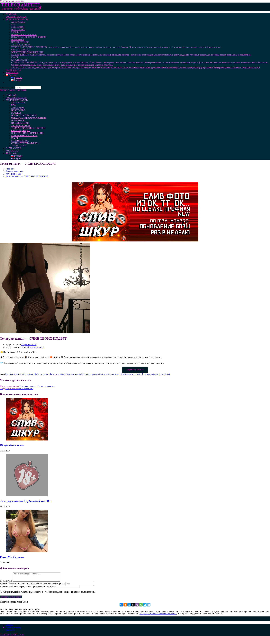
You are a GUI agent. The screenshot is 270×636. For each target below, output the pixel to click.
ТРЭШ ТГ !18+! (18, 145)
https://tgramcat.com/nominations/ (158, 614)
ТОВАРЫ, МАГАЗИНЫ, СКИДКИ (28, 128)
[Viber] (137, 604)
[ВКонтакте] (121, 604)
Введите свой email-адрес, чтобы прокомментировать (25, 586)
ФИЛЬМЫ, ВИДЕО (20, 130)
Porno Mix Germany (12, 557)
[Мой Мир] (129, 604)
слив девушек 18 (114, 374)
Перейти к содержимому (12, 1)
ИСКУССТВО (18, 110)
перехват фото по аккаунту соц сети (58, 374)
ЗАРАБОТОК (17, 108)
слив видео (99, 374)
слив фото (128, 374)
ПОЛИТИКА (17, 120)
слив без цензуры (84, 374)
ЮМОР (14, 138)
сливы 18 (138, 374)
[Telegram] (148, 604)
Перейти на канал (135, 369)
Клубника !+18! (28, 344)
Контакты (10, 630)
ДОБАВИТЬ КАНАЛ (16, 97)
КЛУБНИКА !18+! (20, 140)
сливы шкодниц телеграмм (157, 374)
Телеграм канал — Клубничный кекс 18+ (25, 501)
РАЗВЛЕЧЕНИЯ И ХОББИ (24, 135)
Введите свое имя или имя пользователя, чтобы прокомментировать (33, 583)
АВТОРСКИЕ (18, 102)
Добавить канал (13, 627)
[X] (133, 604)
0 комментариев (36, 347)
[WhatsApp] (141, 604)
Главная (9, 625)
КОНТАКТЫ (12, 151)
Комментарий (6, 581)
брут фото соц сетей (15, 374)
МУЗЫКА (16, 113)
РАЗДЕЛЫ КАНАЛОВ (17, 100)
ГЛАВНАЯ (11, 95)
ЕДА (13, 105)
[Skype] (145, 604)
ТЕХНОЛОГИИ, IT (20, 125)
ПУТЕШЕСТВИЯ (20, 123)
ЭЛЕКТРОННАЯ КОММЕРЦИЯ (27, 133)
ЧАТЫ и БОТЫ (13, 148)
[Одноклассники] (125, 604)
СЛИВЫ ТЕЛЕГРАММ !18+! (25, 143)
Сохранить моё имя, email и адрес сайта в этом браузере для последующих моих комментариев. (49, 592)
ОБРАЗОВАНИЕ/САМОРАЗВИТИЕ (28, 118)
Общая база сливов (12, 445)
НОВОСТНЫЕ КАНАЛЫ (24, 115)
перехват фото (33, 374)
